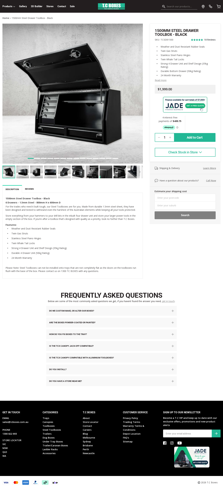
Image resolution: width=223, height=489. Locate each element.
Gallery (23, 6)
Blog (85, 433)
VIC (4, 444)
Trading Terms (131, 422)
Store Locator (90, 422)
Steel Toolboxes (52, 429)
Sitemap (128, 441)
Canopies (48, 422)
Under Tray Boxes (53, 441)
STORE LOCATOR (11, 440)
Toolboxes (49, 425)
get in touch (168, 301)
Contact (61, 6)
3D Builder (36, 6)
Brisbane (88, 445)
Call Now (211, 180)
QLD (4, 452)
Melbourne (89, 437)
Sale (72, 6)
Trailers (47, 433)
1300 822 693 (9, 433)
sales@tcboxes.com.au (15, 422)
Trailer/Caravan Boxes (55, 445)
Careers (87, 429)
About (86, 418)
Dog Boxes (49, 437)
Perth (86, 449)
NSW (5, 448)
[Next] (140, 172)
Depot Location (132, 433)
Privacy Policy (130, 418)
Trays (46, 418)
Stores (50, 6)
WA (4, 455)
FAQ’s (126, 437)
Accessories (49, 453)
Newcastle (89, 453)
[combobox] (179, 7)
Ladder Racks (50, 449)
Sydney (87, 441)
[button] (203, 39)
